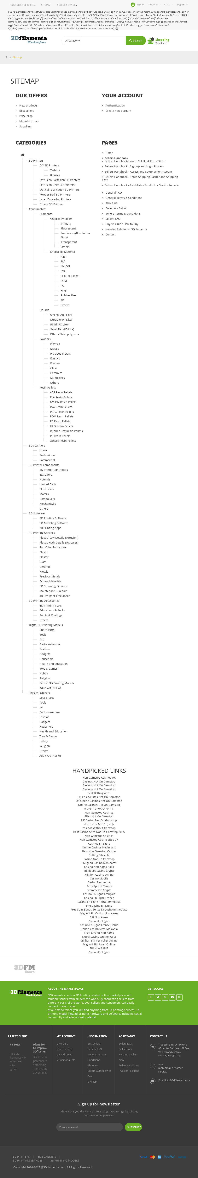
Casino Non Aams (99, 882)
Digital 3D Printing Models (46, 625)
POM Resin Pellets (61, 416)
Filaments (46, 214)
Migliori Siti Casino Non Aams (99, 913)
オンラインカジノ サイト (99, 808)
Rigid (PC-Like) (59, 324)
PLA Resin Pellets (61, 397)
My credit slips (64, 1049)
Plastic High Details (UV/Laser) (59, 542)
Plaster (44, 557)
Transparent (69, 242)
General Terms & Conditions (123, 198)
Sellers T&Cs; (126, 1043)
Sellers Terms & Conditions (123, 213)
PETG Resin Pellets (62, 412)
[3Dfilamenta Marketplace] (28, 39)
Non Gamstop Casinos (99, 812)
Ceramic (45, 567)
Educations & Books (52, 610)
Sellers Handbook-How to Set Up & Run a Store (135, 161)
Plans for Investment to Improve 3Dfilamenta (27, 1048)
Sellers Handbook (116, 158)
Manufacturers (29, 121)
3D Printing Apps (50, 528)
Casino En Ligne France (99, 898)
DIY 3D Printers (49, 165)
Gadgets (45, 654)
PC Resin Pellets (60, 421)
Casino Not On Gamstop (99, 859)
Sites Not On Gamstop (99, 816)
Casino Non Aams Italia (99, 867)
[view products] (25, 969)
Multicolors (57, 378)
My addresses (64, 1054)
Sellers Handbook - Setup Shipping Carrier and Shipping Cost (140, 178)
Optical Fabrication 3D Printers (59, 189)
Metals (54, 349)
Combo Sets (47, 499)
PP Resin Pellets (60, 436)
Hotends (45, 479)
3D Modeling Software (54, 523)
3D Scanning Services (53, 586)
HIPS (64, 290)
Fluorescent (68, 228)
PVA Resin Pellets (61, 407)
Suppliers (25, 126)
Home (43, 450)
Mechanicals (48, 503)
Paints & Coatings (51, 615)
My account (65, 1036)
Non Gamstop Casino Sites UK (99, 839)
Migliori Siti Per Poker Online (99, 940)
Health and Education (54, 664)
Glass (53, 368)
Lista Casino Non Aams (99, 933)
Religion (45, 678)
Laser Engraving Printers (55, 199)
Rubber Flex (68, 295)
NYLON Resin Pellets (63, 402)
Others (65, 247)
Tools (43, 634)
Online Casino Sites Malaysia (99, 929)
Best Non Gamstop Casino (99, 851)
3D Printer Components (44, 465)
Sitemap (92, 1081)
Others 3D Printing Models (57, 683)
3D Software (37, 513)
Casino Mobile (99, 878)
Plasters (55, 363)
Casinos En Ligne (99, 843)
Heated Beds (48, 484)
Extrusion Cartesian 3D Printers (60, 180)
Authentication (115, 105)
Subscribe (134, 1127)
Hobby (44, 673)
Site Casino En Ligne (99, 905)
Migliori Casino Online (99, 874)
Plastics (55, 344)
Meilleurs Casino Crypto (99, 870)
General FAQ (113, 192)
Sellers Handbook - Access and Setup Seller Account (138, 171)
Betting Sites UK (99, 855)
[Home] (23, 155)
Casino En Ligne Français (99, 894)
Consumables (38, 209)
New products (28, 105)
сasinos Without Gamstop (99, 828)
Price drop (26, 116)
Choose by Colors (61, 219)
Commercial (47, 460)
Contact (110, 234)
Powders (45, 339)
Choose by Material (62, 252)
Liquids (44, 310)
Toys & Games (49, 668)
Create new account (118, 111)
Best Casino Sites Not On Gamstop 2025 (99, 832)
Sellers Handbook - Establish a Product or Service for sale (142, 185)
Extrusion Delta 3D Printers (57, 185)
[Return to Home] (6, 57)
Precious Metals (60, 353)
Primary (66, 223)
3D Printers (36, 160)
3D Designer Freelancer (54, 596)
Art (42, 639)
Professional (47, 455)
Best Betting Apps (99, 793)
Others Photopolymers (64, 334)
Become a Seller (115, 208)
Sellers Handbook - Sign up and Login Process (134, 166)
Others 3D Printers (51, 204)
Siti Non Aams (99, 917)
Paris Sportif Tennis (99, 886)
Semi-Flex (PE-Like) (62, 329)
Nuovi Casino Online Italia (99, 936)
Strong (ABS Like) (61, 315)
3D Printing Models (64, 1160)
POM (64, 281)
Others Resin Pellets (63, 440)
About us (111, 203)
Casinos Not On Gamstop (99, 781)
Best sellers (26, 111)
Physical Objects (39, 693)
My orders (62, 1043)
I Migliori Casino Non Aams (99, 863)
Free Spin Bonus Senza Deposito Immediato (99, 909)
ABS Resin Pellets (61, 392)
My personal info (65, 1060)
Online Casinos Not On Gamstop (99, 805)
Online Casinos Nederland (99, 847)
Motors (44, 494)
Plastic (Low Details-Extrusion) (59, 537)
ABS (63, 256)
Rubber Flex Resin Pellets (66, 431)
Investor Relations (129, 1070)
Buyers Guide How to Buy (121, 224)
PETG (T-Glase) (70, 276)
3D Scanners (37, 445)
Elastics (55, 358)
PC (62, 285)
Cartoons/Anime (50, 644)
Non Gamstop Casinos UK (99, 777)
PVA (63, 271)
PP (62, 300)
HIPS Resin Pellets (61, 426)
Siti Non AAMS (99, 948)
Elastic (44, 552)
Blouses (55, 175)
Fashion (45, 649)
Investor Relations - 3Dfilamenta (126, 229)
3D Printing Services (42, 533)
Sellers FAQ (112, 219)
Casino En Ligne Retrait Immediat (99, 902)
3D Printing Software (53, 518)
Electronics (47, 489)
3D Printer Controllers (54, 470)
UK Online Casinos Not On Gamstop (99, 801)
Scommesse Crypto (99, 890)
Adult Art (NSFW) (50, 688)
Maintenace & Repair (53, 591)
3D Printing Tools (51, 605)
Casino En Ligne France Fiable (99, 925)
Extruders (46, 474)
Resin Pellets (47, 387)
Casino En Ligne (99, 921)
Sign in (140, 4)
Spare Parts (47, 630)
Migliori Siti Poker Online (99, 944)
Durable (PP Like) (61, 319)
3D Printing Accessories (44, 600)
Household (47, 659)
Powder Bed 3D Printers (55, 194)
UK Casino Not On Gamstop (99, 820)
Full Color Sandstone (53, 547)
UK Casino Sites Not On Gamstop (99, 797)
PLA (63, 261)
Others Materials (50, 581)
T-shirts (55, 170)
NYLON (65, 266)
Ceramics (56, 373)
